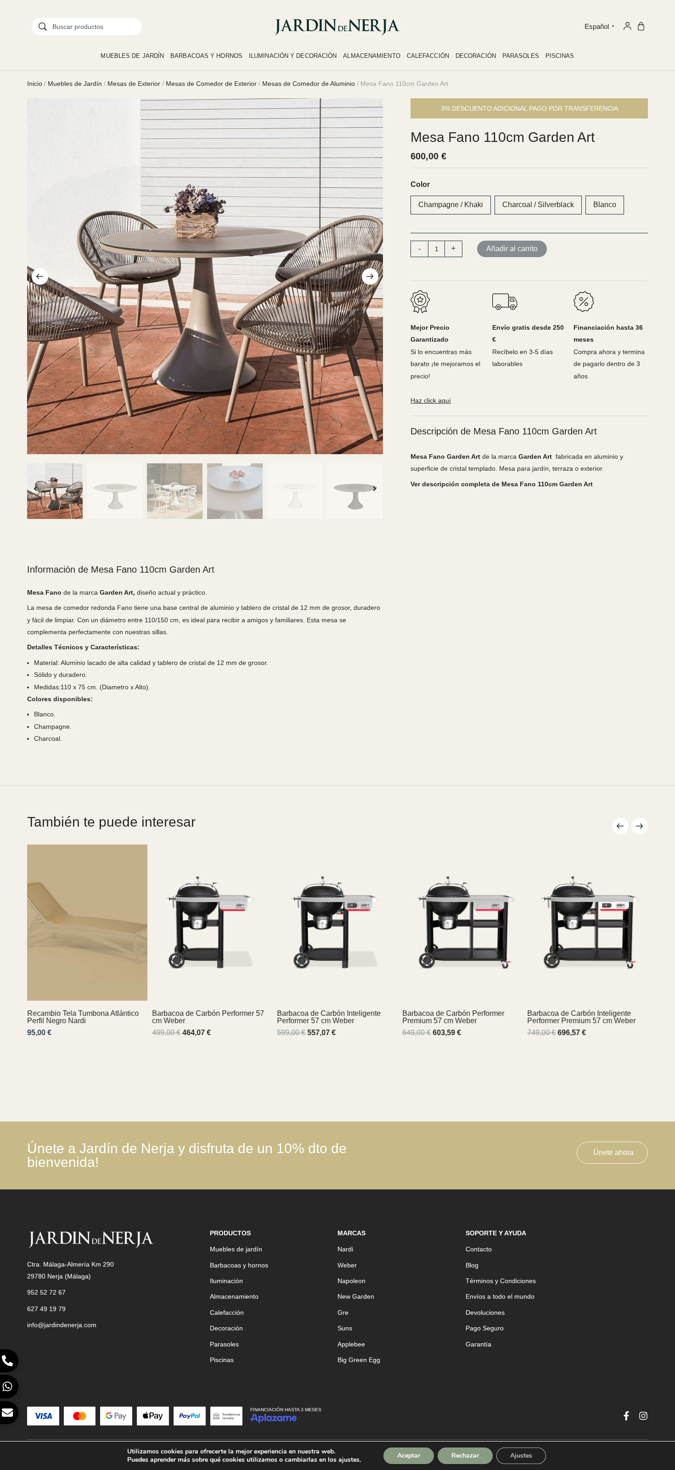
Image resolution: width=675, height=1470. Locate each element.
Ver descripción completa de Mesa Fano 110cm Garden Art (502, 484)
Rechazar (465, 1455)
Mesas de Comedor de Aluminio (308, 83)
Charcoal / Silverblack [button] (538, 204)
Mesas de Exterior (133, 83)
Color (420, 184)
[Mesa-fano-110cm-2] (205, 276)
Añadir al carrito (512, 249)
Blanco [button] (604, 204)
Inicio (34, 83)
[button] (40, 276)
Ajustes (521, 1455)
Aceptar (408, 1455)
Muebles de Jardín (75, 83)
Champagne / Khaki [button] (450, 204)
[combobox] (87, 26)
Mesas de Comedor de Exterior (211, 83)
